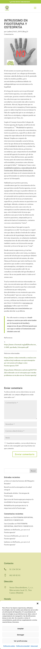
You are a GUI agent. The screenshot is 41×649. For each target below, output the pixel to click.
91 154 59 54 (14, 569)
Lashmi (9, 31)
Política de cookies (9, 646)
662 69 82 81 (14, 575)
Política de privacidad (22, 646)
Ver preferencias (20, 641)
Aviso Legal (34, 646)
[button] (37, 603)
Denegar (20, 635)
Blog (24, 31)
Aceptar (20, 628)
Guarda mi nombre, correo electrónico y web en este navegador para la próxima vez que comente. (20, 446)
